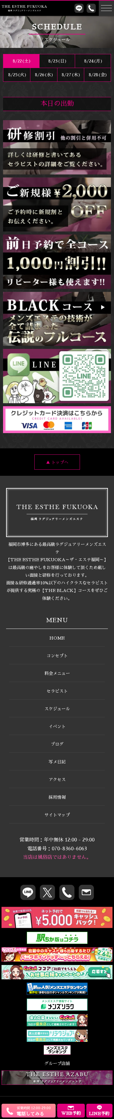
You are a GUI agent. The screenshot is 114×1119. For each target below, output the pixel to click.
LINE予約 (99, 1113)
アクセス (57, 779)
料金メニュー (57, 673)
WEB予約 (71, 1113)
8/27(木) (70, 75)
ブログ (57, 744)
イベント (57, 726)
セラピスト (57, 691)
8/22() (21, 61)
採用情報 (57, 797)
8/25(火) (17, 75)
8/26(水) (44, 75)
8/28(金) (97, 75)
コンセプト (57, 656)
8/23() (57, 61)
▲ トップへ (57, 462)
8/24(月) (93, 61)
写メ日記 (57, 762)
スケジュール (57, 709)
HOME (57, 638)
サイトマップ (57, 815)
